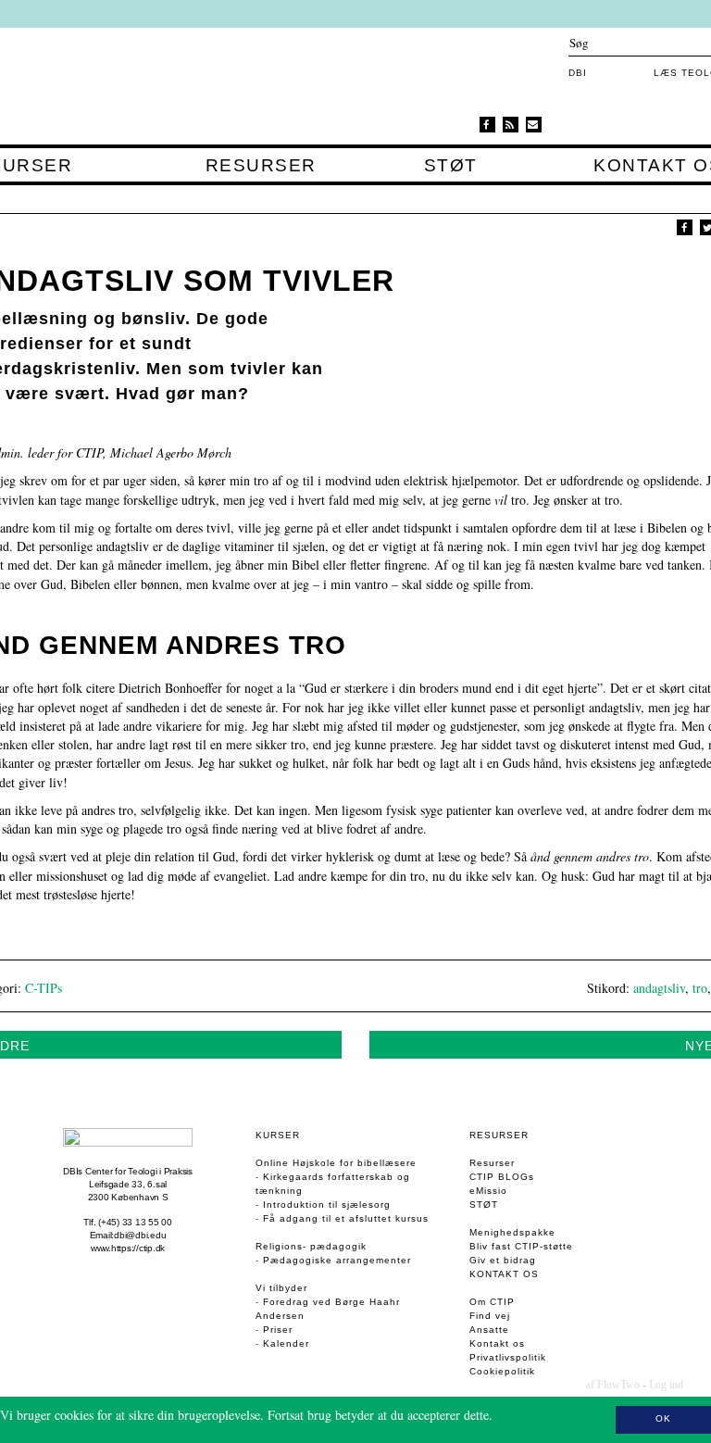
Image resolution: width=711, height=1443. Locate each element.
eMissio (488, 1191)
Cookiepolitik (502, 1371)
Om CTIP (492, 1302)
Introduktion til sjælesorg (327, 1204)
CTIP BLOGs (501, 1177)
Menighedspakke (512, 1232)
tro (699, 988)
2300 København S (128, 1197)
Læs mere (521, 1415)
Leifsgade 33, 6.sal (128, 1184)
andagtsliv (659, 988)
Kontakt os (504, 1274)
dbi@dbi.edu (140, 1235)
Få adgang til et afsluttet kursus (346, 1218)
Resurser (261, 166)
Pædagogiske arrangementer (337, 1260)
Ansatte (489, 1329)
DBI (577, 73)
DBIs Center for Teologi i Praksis (128, 1171)
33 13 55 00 (147, 1222)
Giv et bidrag (502, 1260)
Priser (278, 1329)
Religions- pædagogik (311, 1246)
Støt (450, 166)
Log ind (666, 1384)
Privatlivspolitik (507, 1357)
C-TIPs (43, 988)
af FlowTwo (613, 1384)
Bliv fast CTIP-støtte (521, 1246)
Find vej (489, 1316)
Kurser (278, 1135)
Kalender (286, 1343)
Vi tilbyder (281, 1288)
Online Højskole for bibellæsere (336, 1163)
